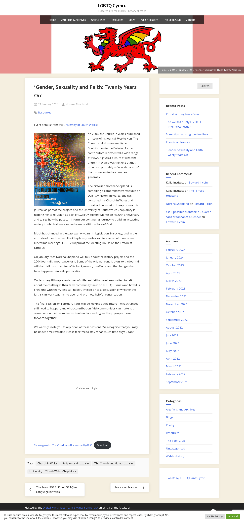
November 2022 (176, 304)
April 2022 (173, 358)
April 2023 (173, 273)
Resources (117, 20)
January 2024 (175, 257)
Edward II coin (198, 182)
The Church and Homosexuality (113, 463)
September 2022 (177, 320)
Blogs (131, 20)
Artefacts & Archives (73, 20)
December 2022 (176, 296)
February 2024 (175, 250)
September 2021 (177, 382)
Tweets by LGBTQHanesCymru (186, 478)
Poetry (170, 425)
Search (205, 86)
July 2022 (172, 335)
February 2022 (175, 374)
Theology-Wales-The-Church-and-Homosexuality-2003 (63, 445)
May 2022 (172, 351)
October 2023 (175, 265)
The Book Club (172, 20)
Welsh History (149, 20)
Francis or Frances (178, 142)
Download (102, 445)
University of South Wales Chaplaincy (52, 471)
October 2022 (175, 312)
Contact (190, 20)
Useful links (98, 20)
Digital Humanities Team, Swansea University (70, 507)
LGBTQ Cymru (112, 5)
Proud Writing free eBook (182, 114)
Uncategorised (175, 448)
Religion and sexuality (75, 463)
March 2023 (174, 281)
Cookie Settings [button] (215, 516)
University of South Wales (80, 125)
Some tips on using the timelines (187, 134)
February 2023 (175, 288)
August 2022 (174, 327)
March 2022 (174, 366)
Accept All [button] (233, 516)
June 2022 (172, 343)
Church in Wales (48, 463)
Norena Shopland (77, 104)
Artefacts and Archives (180, 409)
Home (52, 20)
